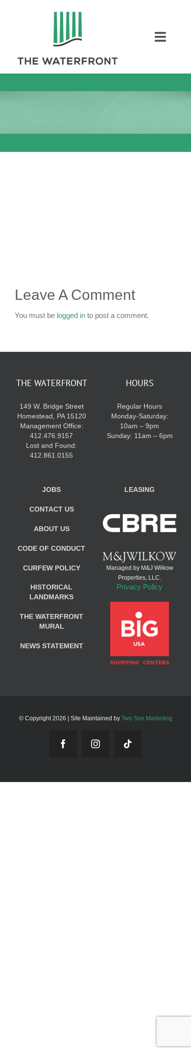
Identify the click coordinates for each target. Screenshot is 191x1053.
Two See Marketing (146, 718)
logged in (71, 315)
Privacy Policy (140, 587)
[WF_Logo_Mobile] (67, 14)
